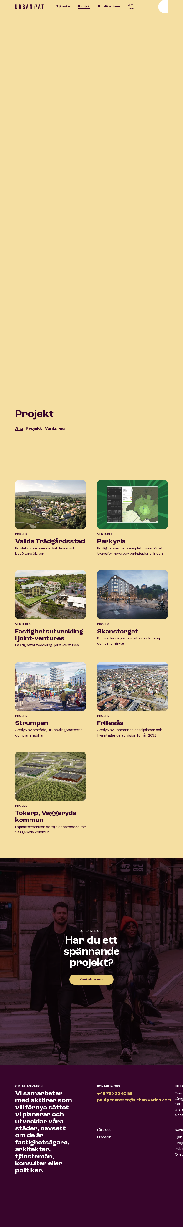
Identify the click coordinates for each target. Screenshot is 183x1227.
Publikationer (109, 6)
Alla (19, 428)
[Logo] (34, 6)
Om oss (130, 6)
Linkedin (104, 1137)
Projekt (84, 6)
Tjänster (63, 6)
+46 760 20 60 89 (114, 1094)
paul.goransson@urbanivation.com (134, 1100)
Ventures (55, 428)
